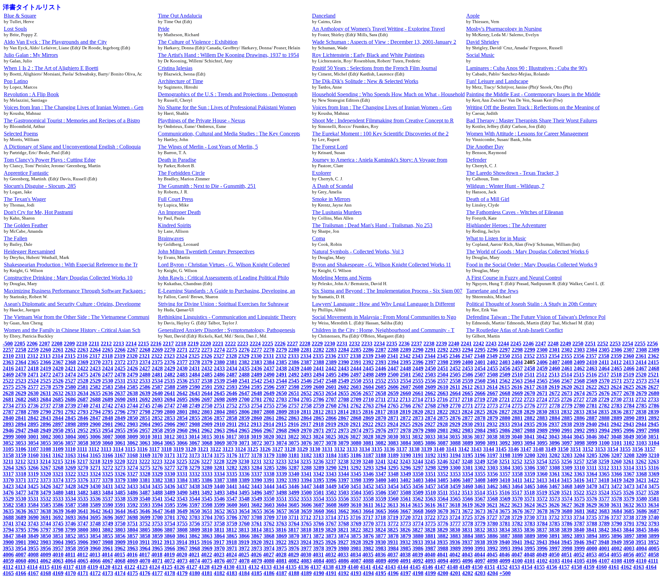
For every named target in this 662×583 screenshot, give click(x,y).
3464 (517, 486)
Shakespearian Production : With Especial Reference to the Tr (71, 265)
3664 (368, 511)
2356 (578, 356)
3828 (429, 530)
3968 (194, 548)
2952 (82, 430)
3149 (550, 449)
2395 (405, 362)
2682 (20, 399)
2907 (182, 424)
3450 (343, 486)
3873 (331, 536)
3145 (500, 449)
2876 (455, 418)
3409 (492, 480)
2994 (604, 430)
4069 (132, 561)
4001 (604, 548)
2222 (230, 343)
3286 (281, 468)
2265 (107, 350)
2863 (293, 418)
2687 (82, 399)
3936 (454, 542)
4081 (281, 561)
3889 (529, 536)
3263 (653, 461)
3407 (467, 480)
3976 (293, 548)
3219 (107, 461)
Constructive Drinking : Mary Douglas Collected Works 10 (68, 278)
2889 (616, 418)
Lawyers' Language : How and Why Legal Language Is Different (383, 304)
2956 (132, 430)
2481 (157, 375)
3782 (517, 523)
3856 (120, 536)
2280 (293, 350)
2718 (467, 399)
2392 (368, 362)
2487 (231, 375)
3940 (504, 542)
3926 (330, 542)
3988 (442, 548)
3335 (231, 474)
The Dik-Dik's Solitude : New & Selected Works (365, 81)
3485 (120, 492)
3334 (219, 474)
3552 (293, 499)
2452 (455, 368)
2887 (591, 418)
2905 (157, 424)
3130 (314, 449)
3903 (45, 542)
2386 (293, 362)
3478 (33, 492)
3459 (455, 486)
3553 (306, 499)
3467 (554, 486)
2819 (405, 412)
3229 (231, 461)
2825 (479, 412)
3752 (144, 523)
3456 (417, 486)
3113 (106, 449)
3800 (82, 530)
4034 (355, 554)
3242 (392, 461)
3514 (479, 492)
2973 (343, 430)
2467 (641, 368)
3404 (430, 480)
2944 (640, 424)
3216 (70, 461)
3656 (268, 511)
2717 (454, 399)
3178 (256, 455)
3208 (628, 455)
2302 (566, 350)
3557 (355, 499)
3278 (182, 468)
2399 (455, 362)
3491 (194, 492)
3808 (182, 530)
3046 (591, 437)
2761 (343, 406)
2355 (566, 356)
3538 (120, 499)
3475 (653, 486)
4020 (181, 554)
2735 (20, 406)
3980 (343, 548)
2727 (578, 399)
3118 (166, 449)
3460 (467, 486)
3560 (393, 499)
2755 (268, 406)
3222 (144, 461)
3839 (566, 530)
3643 (107, 511)
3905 (70, 542)
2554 (405, 381)
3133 (352, 449)
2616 (516, 387)
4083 (306, 561)
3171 (169, 455)
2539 (219, 381)
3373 (45, 480)
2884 (554, 418)
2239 (441, 343)
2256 (652, 343)
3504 (355, 492)
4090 (393, 561)
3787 (579, 523)
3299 (442, 468)
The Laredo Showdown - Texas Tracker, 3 (512, 173)
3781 (504, 523)
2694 (169, 399)
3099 (591, 443)
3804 (132, 530)
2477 (107, 375)
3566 (467, 499)
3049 (628, 437)
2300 (542, 350)
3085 (417, 443)
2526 (57, 381)
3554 (318, 499)
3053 (20, 443)
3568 (492, 499)
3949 (616, 542)
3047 (603, 437)
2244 (503, 343)
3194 (455, 455)
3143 (476, 449)
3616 (429, 505)
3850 (45, 536)
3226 (194, 461)
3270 (82, 468)
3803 (120, 530)
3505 (368, 492)
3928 (355, 542)
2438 (281, 368)
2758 (306, 406)
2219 (193, 343)
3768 (343, 523)
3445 (281, 486)
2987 (517, 430)
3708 (256, 517)
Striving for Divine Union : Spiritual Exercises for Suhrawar (223, 304)
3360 (542, 474)
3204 (579, 455)
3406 (455, 480)
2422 (82, 368)
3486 (132, 492)
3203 (566, 455)
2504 (442, 375)
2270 (169, 350)
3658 (293, 511)
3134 (364, 449)
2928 (442, 424)
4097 (479, 561)
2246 (528, 343)
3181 (293, 455)
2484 (194, 375)
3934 (429, 542)
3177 (244, 455)
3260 (616, 461)
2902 (120, 424)
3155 (625, 449)
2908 (194, 424)
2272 (194, 350)
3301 (467, 468)
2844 (57, 418)
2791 (57, 412)
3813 (243, 530)
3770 (368, 523)
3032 (417, 437)
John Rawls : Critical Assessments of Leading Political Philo (223, 278)
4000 (591, 548)
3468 (566, 486)
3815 (268, 530)
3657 (281, 511)
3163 (70, 455)
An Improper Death (179, 212)
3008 (120, 437)
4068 (120, 561)
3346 (368, 474)
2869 (368, 418)
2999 (8, 437)
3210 (653, 455)
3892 (566, 536)
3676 (517, 511)
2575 (8, 387)
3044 (566, 437)
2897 (57, 424)
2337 (343, 356)
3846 (653, 530)
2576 (20, 387)
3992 (492, 548)
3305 (517, 468)
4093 (430, 561)
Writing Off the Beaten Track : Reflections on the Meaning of (533, 107)
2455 (492, 368)
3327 (132, 474)
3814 (256, 530)
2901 (107, 424)
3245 (429, 461)
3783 (529, 523)
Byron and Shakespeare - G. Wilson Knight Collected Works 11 (381, 265)
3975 (281, 548)
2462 (579, 368)
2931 (479, 424)
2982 (455, 430)
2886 (579, 418)
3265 (20, 468)
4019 (169, 554)
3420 (628, 480)
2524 (33, 381)
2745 (144, 406)
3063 (144, 443)
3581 (653, 499)
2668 (504, 393)
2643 (194, 393)
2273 (206, 350)
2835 (603, 412)
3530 (20, 499)
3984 (393, 548)
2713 (405, 399)
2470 (20, 375)
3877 (380, 536)
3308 (554, 468)
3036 (467, 437)
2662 (430, 393)
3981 (355, 548)
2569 (591, 381)
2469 (8, 375)
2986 (504, 430)
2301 (554, 350)
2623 (603, 387)
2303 (579, 350)
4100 (517, 561)
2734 (8, 406)
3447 (306, 486)
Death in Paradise (177, 160)
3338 (268, 474)
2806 (244, 412)
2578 (45, 387)
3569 (504, 499)
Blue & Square (20, 16)
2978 (405, 430)
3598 (206, 505)
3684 (616, 511)
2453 (467, 368)
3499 (293, 492)
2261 (57, 350)
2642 (182, 393)
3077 (318, 443)
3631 (616, 505)
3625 (541, 505)
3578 (616, 499)
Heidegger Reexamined (29, 251)
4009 (45, 554)
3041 (529, 437)
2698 (219, 399)
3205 (591, 455)
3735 (591, 517)
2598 (293, 387)
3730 (529, 517)
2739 (70, 406)
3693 (70, 517)
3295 (393, 468)
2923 (380, 424)
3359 (529, 474)
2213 (118, 343)
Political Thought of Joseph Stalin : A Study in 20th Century (531, 304)
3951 (640, 542)
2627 (653, 387)
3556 (343, 499)
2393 (380, 362)
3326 (120, 474)
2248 (553, 343)
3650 (194, 511)
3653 (231, 511)
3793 (653, 523)
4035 (367, 554)
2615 (504, 387)
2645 (219, 393)
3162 (57, 455)
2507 (479, 375)
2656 (355, 393)
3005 (82, 437)
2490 (268, 375)
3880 (417, 536)
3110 (70, 449)
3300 (455, 468)
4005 (653, 548)
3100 (604, 443)
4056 (628, 554)
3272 (107, 468)
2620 (566, 387)
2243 (490, 343)
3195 (467, 455)
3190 (405, 455)
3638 (45, 511)
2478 (120, 375)
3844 (628, 530)
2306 (616, 350)
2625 (628, 387)
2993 (591, 430)
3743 (33, 523)
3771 (380, 523)
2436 (256, 368)
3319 (33, 474)
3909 (120, 542)
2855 (194, 418)
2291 (430, 350)
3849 (33, 536)
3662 (343, 511)
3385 (194, 480)
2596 (268, 387)
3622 (504, 505)
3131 (327, 449)
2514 (566, 375)
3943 (541, 542)
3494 (231, 492)
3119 (178, 449)
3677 (529, 511)
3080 (355, 443)
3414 (554, 480)
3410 (504, 480)
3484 (107, 492)
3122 (215, 449)
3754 (169, 523)
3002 (45, 437)
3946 (578, 542)
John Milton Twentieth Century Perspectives (206, 251)
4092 (417, 561)
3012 (169, 437)
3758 (219, 523)
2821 (429, 412)
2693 (157, 399)
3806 (157, 530)
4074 (194, 561)
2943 (628, 424)
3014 (194, 437)
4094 (442, 561)
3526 (628, 492)
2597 (281, 387)
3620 (479, 505)
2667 (492, 393)
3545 (206, 499)
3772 (393, 523)
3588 (82, 505)
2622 (591, 387)
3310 (579, 468)
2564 (529, 381)
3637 (33, 511)
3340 (293, 474)
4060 (20, 561)
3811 (219, 530)
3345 (355, 474)
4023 (218, 554)
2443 (343, 368)
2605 (380, 387)
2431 (194, 368)
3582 (8, 505)
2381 (231, 362)
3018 (243, 437)
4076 (219, 561)
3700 (157, 517)
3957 (57, 548)
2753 (244, 406)
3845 (640, 530)
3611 (368, 505)
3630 (603, 505)
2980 (430, 430)
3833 (492, 530)
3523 (591, 492)
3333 (206, 474)
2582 (95, 387)
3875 (355, 536)
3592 (132, 505)
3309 (566, 468)
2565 (542, 381)
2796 (120, 412)
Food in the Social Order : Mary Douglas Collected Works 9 (531, 265)
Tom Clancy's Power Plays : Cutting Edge (50, 160)
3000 (20, 437)
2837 (628, 412)
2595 (256, 387)
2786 (653, 406)
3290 (331, 468)
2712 (392, 399)
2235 (391, 343)
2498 (368, 375)
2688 (95, 399)
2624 (616, 387)
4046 (504, 554)
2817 (380, 412)
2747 (169, 406)
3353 (455, 474)
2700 (244, 399)
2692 (144, 399)
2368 (70, 362)
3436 (169, 486)
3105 (8, 449)
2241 (466, 343)
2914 (268, 424)
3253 (529, 461)
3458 (442, 486)
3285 (268, 468)
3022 (293, 437)
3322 (70, 474)
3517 (516, 492)
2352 (529, 356)
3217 (82, 461)
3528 (653, 492)
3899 (653, 536)
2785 (641, 406)
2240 (453, 343)
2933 (504, 424)
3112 (94, 449)
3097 (566, 443)
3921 (268, 542)
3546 (219, 499)
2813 (330, 412)
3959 (82, 548)
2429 (169, 368)
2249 (565, 343)
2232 (354, 343)
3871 (306, 536)
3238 (343, 461)
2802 (194, 412)
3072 (256, 443)
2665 (467, 393)
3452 (368, 486)
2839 (653, 412)
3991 (479, 548)
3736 (603, 517)
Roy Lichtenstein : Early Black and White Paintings (368, 55)
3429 (82, 486)
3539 (132, 499)
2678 (628, 393)
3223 (156, 461)
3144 (488, 449)
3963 (132, 548)
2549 (343, 381)
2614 (492, 387)
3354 (467, 474)
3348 (393, 474)
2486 (219, 375)
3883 (455, 536)
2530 (107, 381)
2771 (467, 406)
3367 (628, 474)
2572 (628, 381)
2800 (169, 412)
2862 (281, 418)
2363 (8, 362)
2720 (492, 399)
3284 (256, 468)
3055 (45, 443)
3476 (8, 492)
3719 (392, 517)
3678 (542, 511)
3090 (479, 443)
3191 (417, 455)
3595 (169, 505)
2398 (442, 362)
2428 (157, 368)
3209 (641, 455)
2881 (517, 418)
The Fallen (15, 238)
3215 (57, 461)
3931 (392, 542)
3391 (268, 480)
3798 (57, 530)
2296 (492, 350)
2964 (231, 430)
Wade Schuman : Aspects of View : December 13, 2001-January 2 (384, 42)
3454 (393, 486)
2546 (306, 381)
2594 (244, 387)
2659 (393, 393)
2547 (318, 381)
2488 (244, 375)
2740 (82, 406)
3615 (417, 505)
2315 (70, 356)
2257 (8, 350)
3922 (281, 542)
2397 (430, 362)
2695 (182, 399)
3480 (57, 492)
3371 (20, 480)
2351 (516, 356)
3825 (392, 530)
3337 (256, 474)
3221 (132, 461)
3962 (120, 548)
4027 (268, 554)
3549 (256, 499)
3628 (578, 505)
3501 (318, 492)
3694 (82, 517)
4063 (57, 561)
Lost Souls (15, 29)
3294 (380, 468)
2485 (206, 375)
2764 (380, 406)
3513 (467, 492)
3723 (442, 517)
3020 (268, 437)
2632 (57, 393)
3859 (157, 536)
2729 (603, 399)
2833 (578, 412)
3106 (20, 449)
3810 (206, 530)
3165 (95, 455)
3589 (95, 505)
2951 (70, 430)
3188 (380, 455)
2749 (194, 406)
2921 (355, 424)
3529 (8, 499)
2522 (8, 381)
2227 (292, 343)
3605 (293, 505)
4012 (82, 554)
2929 (454, 424)
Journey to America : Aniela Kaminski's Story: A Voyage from (379, 160)
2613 (479, 387)
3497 (268, 492)
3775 (430, 523)
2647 (244, 393)
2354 (554, 356)
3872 (318, 536)
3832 (479, 530)
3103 (641, 443)
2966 (256, 430)
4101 (529, 561)
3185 (343, 455)
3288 (306, 468)
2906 (169, 424)
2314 (57, 356)
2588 (169, 387)
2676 (604, 393)
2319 (119, 356)
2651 (293, 393)
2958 (157, 430)
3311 (591, 468)
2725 (554, 399)
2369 (82, 362)
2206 (32, 343)
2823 (454, 412)
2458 (529, 368)
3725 (467, 517)
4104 (566, 561)
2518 (616, 375)
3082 (380, 443)
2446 (380, 368)
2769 (442, 406)
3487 (144, 492)
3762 (268, 523)
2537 (194, 381)
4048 (529, 554)
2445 (368, 368)
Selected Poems (21, 134)
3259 (603, 461)
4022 (206, 554)
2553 (393, 381)
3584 (33, 505)
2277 (256, 350)
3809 (194, 530)
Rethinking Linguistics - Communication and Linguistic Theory (227, 317)
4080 (268, 561)
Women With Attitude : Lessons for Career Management (527, 134)
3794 (8, 530)
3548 (244, 499)
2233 (366, 343)
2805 (231, 412)
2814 (343, 412)
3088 (455, 443)
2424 (107, 368)
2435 (244, 368)
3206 (604, 455)
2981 (442, 430)
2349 (492, 356)
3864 (219, 536)
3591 (120, 505)
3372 (33, 480)
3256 (566, 461)
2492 (293, 375)
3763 (281, 523)
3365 (604, 474)
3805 (144, 530)
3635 (8, 511)
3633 (640, 505)
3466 (542, 486)
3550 (268, 499)
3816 (281, 530)
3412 (529, 480)
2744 (132, 406)
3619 (467, 505)
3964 (144, 548)
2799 (157, 412)
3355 (479, 474)
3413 (541, 480)
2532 (132, 381)
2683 (33, 399)
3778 (467, 523)
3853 (82, 536)
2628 (8, 393)
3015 (206, 437)
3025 (330, 437)
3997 (554, 548)
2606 (393, 387)
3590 (107, 505)
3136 (389, 449)
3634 (653, 505)
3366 (616, 474)
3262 (640, 461)
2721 (504, 399)
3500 (306, 492)
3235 (305, 461)
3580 (641, 499)
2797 (132, 412)
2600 (318, 387)
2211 (94, 343)
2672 (554, 393)
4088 (368, 561)
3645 (132, 511)
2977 (393, 430)
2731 (628, 399)
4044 (479, 554)
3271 (95, 468)
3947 (591, 542)
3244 (417, 461)
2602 (343, 387)
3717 (367, 517)
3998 (566, 548)
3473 (628, 486)
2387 (306, 362)
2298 (517, 350)
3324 (95, 474)
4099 (504, 561)
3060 (107, 443)
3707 (244, 517)
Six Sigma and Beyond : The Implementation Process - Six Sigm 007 (387, 291)
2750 (206, 406)
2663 (442, 393)
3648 (169, 511)
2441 (318, 368)
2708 (343, 399)
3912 (156, 542)
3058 (82, 443)
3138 (414, 449)
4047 (516, 554)
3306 (529, 468)
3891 (554, 536)
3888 (517, 536)
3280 (206, 468)
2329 (243, 356)
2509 (504, 375)
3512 (454, 492)
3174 (206, 455)
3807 (169, 530)
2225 (267, 343)
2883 (542, 418)
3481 (70, 492)
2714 (417, 399)
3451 (355, 486)
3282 (231, 468)
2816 (367, 412)
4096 (467, 561)
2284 (343, 350)
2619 (554, 387)
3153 (600, 449)
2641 (169, 393)
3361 (554, 474)
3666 (393, 511)
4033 (343, 554)
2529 (95, 381)
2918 (318, 424)
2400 (467, 362)
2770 (455, 406)
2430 (182, 368)
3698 (132, 517)
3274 (132, 468)
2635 (95, 393)
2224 (255, 343)
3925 (318, 542)
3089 (467, 443)
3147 (525, 449)
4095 (455, 561)
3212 (20, 461)
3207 (616, 455)
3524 (603, 492)
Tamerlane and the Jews (492, 291)
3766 (318, 523)
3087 (442, 443)
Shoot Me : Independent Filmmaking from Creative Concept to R (383, 120)
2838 (640, 412)
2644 (206, 393)
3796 (33, 530)
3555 (331, 499)
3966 (169, 548)
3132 (339, 449)
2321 (144, 356)
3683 (604, 511)
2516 (591, 375)
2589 (182, 387)
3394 (306, 480)
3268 (57, 468)
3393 (293, 480)
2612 (467, 387)
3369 (653, 474)
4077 (231, 561)
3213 (32, 461)
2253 (615, 343)
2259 (33, 350)
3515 (492, 492)
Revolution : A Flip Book (31, 94)
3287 (293, 468)
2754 (256, 406)
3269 (70, 468)
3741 (8, 523)
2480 (144, 375)
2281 (306, 350)
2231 (342, 343)
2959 (169, 430)
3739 (640, 517)
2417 (20, 368)
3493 (219, 492)
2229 (317, 343)
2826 (492, 412)
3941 (516, 542)
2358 (603, 356)
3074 (281, 443)
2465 (616, 368)
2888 (604, 418)
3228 (218, 461)
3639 (57, 511)
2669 (517, 393)
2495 (331, 375)
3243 (405, 461)
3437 (182, 486)
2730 (616, 399)
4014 (107, 554)
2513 (554, 375)
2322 (156, 356)
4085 (331, 561)
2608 (417, 387)
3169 (144, 455)
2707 (331, 399)
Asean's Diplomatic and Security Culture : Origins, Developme (72, 304)
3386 (206, 480)
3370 (8, 480)
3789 (604, 523)
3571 (529, 499)
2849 (120, 418)
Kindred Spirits (174, 225)
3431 (107, 486)
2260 (45, 350)
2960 (182, 430)
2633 (70, 393)
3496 (256, 492)
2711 (380, 399)
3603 (268, 505)
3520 (554, 492)
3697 (120, 517)
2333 (293, 356)
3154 (612, 449)
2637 (120, 393)
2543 (268, 381)
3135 (376, 449)
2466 (628, 368)
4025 (243, 554)
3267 (45, 468)
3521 (566, 492)
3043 (554, 437)
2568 (579, 381)
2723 (529, 399)
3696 (107, 517)
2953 (95, 430)
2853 (169, 418)
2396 (417, 362)
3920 (256, 542)
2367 (57, 362)
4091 (405, 561)
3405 (442, 480)
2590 (194, 387)
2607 (405, 387)
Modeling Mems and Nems (341, 278)
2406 (542, 362)
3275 (144, 468)
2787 (8, 412)
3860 (169, 536)
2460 (554, 368)
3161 (45, 455)
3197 (492, 455)
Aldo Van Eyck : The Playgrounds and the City (55, 42)
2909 (206, 424)
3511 (442, 492)
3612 (380, 505)
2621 (578, 387)
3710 (281, 517)
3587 (70, 505)
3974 (268, 548)
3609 (343, 505)
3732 (554, 517)
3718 (380, 517)
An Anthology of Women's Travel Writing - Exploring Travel (378, 29)
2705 (306, 399)
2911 (231, 424)
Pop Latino (16, 81)
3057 (70, 443)
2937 (554, 424)
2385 (281, 362)
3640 (70, 511)
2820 (417, 412)
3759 (231, 523)
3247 (454, 461)
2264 (95, 350)
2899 (82, 424)
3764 (293, 523)
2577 (33, 387)
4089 (380, 561)
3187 (368, 455)
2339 (367, 356)
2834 (591, 412)
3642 (95, 511)
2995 (616, 430)
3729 (516, 517)
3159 (20, 455)
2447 (393, 368)
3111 (82, 449)
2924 (392, 424)
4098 (492, 561)
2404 (517, 362)
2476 (95, 375)
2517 (603, 375)
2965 (244, 430)
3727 (492, 517)
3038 (492, 437)
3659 (306, 511)
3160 (33, 455)
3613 (392, 505)
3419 (616, 480)
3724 (454, 517)
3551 (281, 499)
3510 (430, 492)
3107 (33, 449)
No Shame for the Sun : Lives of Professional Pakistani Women (227, 107)
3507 (393, 492)
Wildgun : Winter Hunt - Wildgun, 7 (505, 186)
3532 (45, 499)
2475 (82, 375)
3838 (554, 530)
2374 (144, 362)
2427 (144, 368)
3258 (591, 461)
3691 (45, 517)
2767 (417, 406)
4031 (318, 554)
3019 (256, 437)
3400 (380, 480)
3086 (430, 443)
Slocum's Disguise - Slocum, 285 (40, 186)
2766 (405, 406)
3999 (579, 548)
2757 (293, 406)
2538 (206, 381)
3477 (20, 492)
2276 (244, 350)
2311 (20, 356)
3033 (429, 437)
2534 (157, 381)
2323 (169, 356)
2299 (529, 350)
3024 (318, 437)
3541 (157, 499)
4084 (318, 561)
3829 (442, 530)
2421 (70, 368)
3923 (293, 542)
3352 (442, 474)
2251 (590, 343)
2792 (70, 412)
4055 (616, 554)
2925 (405, 424)
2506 (467, 375)
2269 (157, 350)
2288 (393, 350)
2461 (566, 368)
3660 (318, 511)
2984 (479, 430)
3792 (641, 523)
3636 (20, 511)
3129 (302, 449)
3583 (20, 505)
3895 (604, 536)
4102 (542, 561)
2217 (168, 343)
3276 (157, 468)
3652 (219, 511)
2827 (504, 412)
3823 (367, 530)
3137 (401, 449)
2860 (256, 418)
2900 (95, 424)
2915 (281, 424)
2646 (231, 393)
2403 (504, 362)
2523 (20, 381)
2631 (45, 393)
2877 (467, 418)
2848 (107, 418)
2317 (94, 356)
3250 (492, 461)
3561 (405, 499)
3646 (144, 511)
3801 (95, 530)
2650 (281, 393)
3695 (95, 517)
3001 (33, 437)
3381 (144, 480)
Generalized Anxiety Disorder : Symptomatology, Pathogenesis (226, 330)
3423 (8, 486)
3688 (8, 517)
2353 (541, 356)
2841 (20, 418)
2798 (144, 412)
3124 (240, 449)
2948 (33, 430)
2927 (429, 424)
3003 (57, 437)
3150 (563, 449)
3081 (368, 443)
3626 (554, 505)
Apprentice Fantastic (26, 173)
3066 (182, 443)
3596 (182, 505)
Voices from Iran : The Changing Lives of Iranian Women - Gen (73, 107)
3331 (182, 474)
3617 (442, 505)
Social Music (480, 55)
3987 (430, 548)
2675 (591, 393)
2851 (144, 418)
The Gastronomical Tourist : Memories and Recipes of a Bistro (72, 120)
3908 (107, 542)
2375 (157, 362)
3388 (231, 480)
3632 (628, 505)
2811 (306, 412)
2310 (8, 356)
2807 (256, 412)
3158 (8, 455)
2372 (120, 362)
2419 (45, 368)
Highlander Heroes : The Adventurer (506, 225)
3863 (206, 536)
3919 (243, 542)
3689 (20, 517)
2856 (206, 418)
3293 (368, 468)
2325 (194, 356)
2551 (368, 381)
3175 (219, 455)
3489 (169, 492)
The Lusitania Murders (337, 212)
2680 (653, 393)
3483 (95, 492)
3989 (455, 548)
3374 (57, 480)
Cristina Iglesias (175, 68)
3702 (182, 517)
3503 (343, 492)
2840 (8, 418)
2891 (641, 418)
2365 (33, 362)
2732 (640, 399)
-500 (8, 343)
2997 (641, 430)
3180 (281, 455)
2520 (640, 375)
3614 (405, 505)
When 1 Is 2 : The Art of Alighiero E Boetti (51, 68)
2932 (492, 424)
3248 (467, 461)
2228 (304, 343)
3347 (380, 474)
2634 (82, 393)
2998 (653, 430)
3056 (57, 443)
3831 (467, 530)
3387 (219, 480)
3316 (653, 468)
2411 (604, 362)
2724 (541, 399)
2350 (504, 356)
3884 (467, 536)
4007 (20, 554)
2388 (318, 362)
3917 (218, 542)
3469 (579, 486)
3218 (94, 461)
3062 (132, 443)
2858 (231, 418)
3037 (479, 437)
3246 (442, 461)
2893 (8, 424)
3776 (442, 523)
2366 (45, 362)
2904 (144, 424)
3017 (231, 437)
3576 (591, 499)
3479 (45, 492)
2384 (268, 362)
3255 (554, 461)
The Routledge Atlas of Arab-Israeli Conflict (514, 330)
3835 (516, 530)
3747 (82, 523)
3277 (169, 468)
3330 (169, 474)
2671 (542, 393)
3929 (367, 542)
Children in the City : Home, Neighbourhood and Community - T (383, 330)
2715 (429, 399)
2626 (640, 387)
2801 (182, 412)
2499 (380, 375)
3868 (268, 536)
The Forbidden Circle (181, 173)
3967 (182, 548)
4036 (380, 554)
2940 (591, 424)
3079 (343, 443)
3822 (355, 530)
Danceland (323, 16)
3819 (318, 530)
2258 (20, 350)
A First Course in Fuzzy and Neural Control (514, 278)
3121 (203, 449)
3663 (355, 511)
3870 (293, 536)
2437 (268, 368)
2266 (120, 350)
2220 (205, 343)
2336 (330, 356)
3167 (120, 455)
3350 (417, 474)
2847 (95, 418)
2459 (542, 368)
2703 (281, 399)
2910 (219, 424)
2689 (107, 399)
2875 (442, 418)
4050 (554, 554)
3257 (578, 461)
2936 (541, 424)
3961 (107, 548)
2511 (529, 375)
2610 (442, 387)
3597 (194, 505)
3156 (637, 449)
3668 (417, 511)
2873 (417, 418)
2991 (566, 430)
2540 (231, 381)
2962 (206, 430)
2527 (70, 381)
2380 (219, 362)
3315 (640, 468)
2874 (430, 418)
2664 (455, 393)
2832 (566, 412)
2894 (20, 424)
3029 (380, 437)
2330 (256, 356)
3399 (368, 480)
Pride (163, 29)
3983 (380, 548)
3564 (442, 499)
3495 (244, 492)
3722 (429, 517)
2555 (417, 381)
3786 (566, 523)
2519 (628, 375)
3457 (430, 486)
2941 (603, 424)
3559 (380, 499)
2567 (566, 381)
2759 (318, 406)
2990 (554, 430)
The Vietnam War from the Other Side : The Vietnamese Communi (76, 317)
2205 (19, 343)
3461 (479, 486)
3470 (591, 486)
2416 (8, 368)
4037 (392, 554)
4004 (641, 548)
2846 (82, 418)
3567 (479, 499)
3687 (653, 511)
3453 (380, 486)
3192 (430, 455)
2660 (405, 393)
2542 (256, 381)
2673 (566, 393)
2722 (516, 399)
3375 (70, 480)
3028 (367, 437)
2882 (529, 418)
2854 (182, 418)
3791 (628, 523)
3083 (393, 443)
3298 (430, 468)
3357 (504, 474)
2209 (69, 343)
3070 (231, 443)
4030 (305, 554)
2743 (120, 406)
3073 (268, 443)
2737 (45, 406)
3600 (231, 505)
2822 (442, 412)
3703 (194, 517)
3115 (130, 449)
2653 (318, 393)
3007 (107, 437)
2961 (194, 430)
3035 (454, 437)
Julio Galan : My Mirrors (31, 55)
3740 (653, 517)
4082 (293, 561)
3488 (157, 492)
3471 (604, 486)
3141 (451, 449)
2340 (380, 356)
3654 (244, 511)
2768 (430, 406)
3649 (182, 511)
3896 (616, 536)
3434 (144, 486)
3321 (57, 474)
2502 (417, 375)
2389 (331, 362)
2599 (306, 387)
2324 (181, 356)
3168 (132, 455)
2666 (479, 393)
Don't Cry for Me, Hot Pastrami (38, 212)
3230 (243, 461)
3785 (554, 523)
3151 (575, 449)
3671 (455, 511)
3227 (206, 461)
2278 (268, 350)
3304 (504, 468)
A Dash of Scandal (332, 186)
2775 (517, 406)
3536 (95, 499)
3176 (231, 455)
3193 (442, 455)
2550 (355, 381)
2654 (331, 393)
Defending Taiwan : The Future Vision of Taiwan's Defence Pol (535, 317)
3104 (653, 443)
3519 (541, 492)
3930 (380, 542)
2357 (591, 356)
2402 (492, 362)
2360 (628, 356)
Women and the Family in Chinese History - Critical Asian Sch (72, 330)
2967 (268, 430)
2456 (504, 368)
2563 (517, 381)
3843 (616, 530)
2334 (305, 356)
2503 (430, 375)
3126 (265, 449)
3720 (405, 517)
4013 (94, 554)
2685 (57, 399)
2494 (318, 375)
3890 (542, 536)
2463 (591, 368)
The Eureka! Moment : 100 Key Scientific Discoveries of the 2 (380, 134)
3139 (426, 449)
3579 (628, 499)
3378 (107, 480)
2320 (132, 356)
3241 (380, 461)
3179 (268, 455)
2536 (182, 381)
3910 (132, 542)
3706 (231, 517)
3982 (368, 548)
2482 (169, 375)
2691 (132, 399)
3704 (206, 517)
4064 (70, 561)
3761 (256, 523)
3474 (641, 486)
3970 (219, 548)
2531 (120, 381)
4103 (554, 561)
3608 (331, 505)
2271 (182, 350)
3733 (566, 517)
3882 (442, 536)
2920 (343, 424)
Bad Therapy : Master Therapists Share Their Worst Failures (531, 120)
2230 (329, 343)
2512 (541, 375)
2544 (281, 381)
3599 (219, 505)
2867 (343, 418)
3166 (107, 455)
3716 (355, 517)
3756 (194, 523)
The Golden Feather (26, 225)
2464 (604, 368)
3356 (492, 474)
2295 (479, 350)
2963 (219, 430)
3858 (144, 536)
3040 (516, 437)
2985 (492, 430)
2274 (219, 350)
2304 (591, 350)
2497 (355, 375)
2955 (120, 430)
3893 (579, 536)
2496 (343, 375)
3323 (82, 474)
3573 (554, 499)
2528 (82, 381)
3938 (479, 542)
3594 (157, 505)
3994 (517, 548)
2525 (45, 381)
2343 (417, 356)
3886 (492, 536)
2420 (57, 368)
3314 (628, 468)
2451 (442, 368)
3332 (194, 474)
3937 (467, 542)
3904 (57, 542)
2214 (131, 343)
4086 (343, 561)
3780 (492, 523)
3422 (653, 480)
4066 (95, 561)
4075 (206, 561)
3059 (95, 443)
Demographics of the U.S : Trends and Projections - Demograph (228, 94)
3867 (256, 536)
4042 (454, 554)
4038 (405, 554)
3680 (566, 511)
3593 (144, 505)
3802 (107, 530)
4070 (144, 561)
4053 (591, 554)
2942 (616, 424)
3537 (107, 499)
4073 (182, 561)
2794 (95, 412)
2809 (281, 412)
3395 (318, 480)
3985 (405, 548)
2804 (219, 412)
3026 (343, 437)
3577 (604, 499)
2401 (479, 362)
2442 (331, 368)
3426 (45, 486)
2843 (45, 418)
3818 (305, 530)
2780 (579, 406)
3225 (181, 461)
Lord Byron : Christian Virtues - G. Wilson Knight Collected (224, 265)
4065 (82, 561)
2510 (517, 375)
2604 (368, 387)
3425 (33, 486)
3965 (157, 548)
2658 (380, 393)
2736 (33, 406)
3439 (206, 486)
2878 (479, 418)
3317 (8, 474)
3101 (616, 443)
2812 (318, 412)
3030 (392, 437)
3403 (417, 480)
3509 (417, 492)
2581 (82, 387)
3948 (603, 542)
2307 (628, 350)
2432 (206, 368)
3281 (219, 468)
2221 (217, 343)
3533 (57, 499)
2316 (82, 356)
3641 (82, 511)
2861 (268, 418)
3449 (331, 486)
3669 (430, 511)
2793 (82, 412)
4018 (156, 554)
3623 (516, 505)
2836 (616, 412)
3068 (206, 443)
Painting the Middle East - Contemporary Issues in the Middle (533, 94)
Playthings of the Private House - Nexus (201, 120)
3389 (244, 480)
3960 (95, 548)
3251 (504, 461)
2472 (45, 375)
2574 (653, 381)
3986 (417, 548)
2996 (628, 430)
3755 (182, 523)
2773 (492, 406)
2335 (318, 356)
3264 (8, 468)
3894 (591, 536)
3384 (182, 480)
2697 (206, 399)
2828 (516, 412)
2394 (393, 362)
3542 (169, 499)
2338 (355, 356)
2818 (392, 412)
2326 (206, 356)
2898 (70, 424)
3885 (479, 536)
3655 (256, 511)
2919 (330, 424)
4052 (578, 554)
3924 (305, 542)
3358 (517, 474)
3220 (119, 461)
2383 (256, 362)
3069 (219, 443)
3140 (438, 449)
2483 (182, 375)
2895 (33, 424)
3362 (566, 474)
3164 (82, 455)
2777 (542, 406)
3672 (467, 511)
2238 (428, 343)
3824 (380, 530)
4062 (45, 561)
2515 (578, 375)
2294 (467, 350)
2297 (504, 350)
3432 (120, 486)
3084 (405, 443)
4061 (33, 561)
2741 (95, 406)
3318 (20, 474)
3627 (566, 505)
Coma (318, 238)
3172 (182, 455)
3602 (256, 505)
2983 (467, 430)
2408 (566, 362)
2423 (95, 368)
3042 (541, 437)
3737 (616, 517)
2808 (268, 412)
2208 (56, 343)
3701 (169, 517)
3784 (542, 523)
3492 (206, 492)
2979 (417, 430)
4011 (70, 554)
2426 (132, 368)
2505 (455, 375)
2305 (604, 350)
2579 (57, 387)
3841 (591, 530)
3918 (231, 542)
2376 (169, 362)
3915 (194, 542)
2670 (529, 393)
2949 (45, 430)
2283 (331, 350)
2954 (107, 430)
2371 (107, 362)
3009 (132, 437)
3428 (70, 486)
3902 (33, 542)
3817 (293, 530)
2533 (144, 381)
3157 (649, 449)
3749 (107, 523)
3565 (455, 499)
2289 (405, 350)
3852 (70, 536)
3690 (33, 517)
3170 (157, 455)
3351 (430, 474)
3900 (8, 542)
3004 (70, 437)
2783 (616, 406)
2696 (194, 399)
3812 (231, 530)
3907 (95, 542)
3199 (517, 455)
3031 (405, 437)
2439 (293, 368)
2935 (529, 424)
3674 (492, 511)
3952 (653, 542)
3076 (306, 443)
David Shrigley (482, 42)
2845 (70, 418)
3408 (479, 480)
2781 (591, 406)
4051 (566, 554)
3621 (492, 505)
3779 (479, 523)
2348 (479, 356)
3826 (405, 530)
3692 (57, 517)
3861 (182, 536)
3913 (169, 542)
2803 (206, 412)
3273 (120, 468)
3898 (641, 536)
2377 (182, 362)
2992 (579, 430)
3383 (169, 480)
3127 (277, 449)
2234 (379, 343)
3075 (293, 443)
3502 (331, 492)
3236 (318, 461)
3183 (318, 455)
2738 (57, 406)
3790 (616, 523)
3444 (268, 486)
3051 (653, 437)
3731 (541, 517)
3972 (244, 548)
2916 (293, 424)
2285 (355, 350)
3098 (579, 443)
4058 (653, 554)
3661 (331, 511)
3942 (529, 542)
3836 (529, 530)
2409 (579, 362)
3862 (194, 536)
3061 (120, 443)
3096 (554, 443)
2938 (566, 424)
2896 (45, 424)
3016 (218, 437)
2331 (268, 356)
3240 (367, 461)
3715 (343, 517)
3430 (95, 486)
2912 (243, 424)
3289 (318, 468)
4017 (144, 554)
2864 (306, 418)
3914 (181, 542)
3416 (578, 480)
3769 (355, 523)
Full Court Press (175, 199)
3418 (603, 480)
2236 (404, 343)
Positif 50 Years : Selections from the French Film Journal (374, 68)
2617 (529, 387)
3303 (492, 468)
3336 (244, 474)
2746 (157, 406)
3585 (45, 505)
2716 (442, 399)
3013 (181, 437)
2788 (20, 412)
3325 (107, 474)
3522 (578, 492)
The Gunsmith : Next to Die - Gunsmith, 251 (207, 186)
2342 (405, 356)
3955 (33, 548)
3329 (157, 474)
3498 (281, 492)
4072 (169, 561)
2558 (455, 381)
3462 (492, 486)
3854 (95, 536)
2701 (256, 399)
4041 (442, 554)
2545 (293, 381)
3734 (578, 517)
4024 (231, 554)
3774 (417, 523)
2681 (8, 399)
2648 (256, 393)
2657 (368, 393)
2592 (219, 387)
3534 (70, 499)
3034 (442, 437)
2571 (616, 381)
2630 (33, 393)
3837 (541, 530)
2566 (554, 381)
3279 (194, 468)
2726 (566, 399)
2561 (492, 381)
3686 (641, 511)
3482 (82, 492)
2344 (429, 356)
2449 (417, 368)
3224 (169, 461)
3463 (504, 486)
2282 (318, 350)
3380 (132, 480)
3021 (281, 437)
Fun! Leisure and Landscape (497, 81)
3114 (118, 449)
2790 (45, 412)
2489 (256, 375)
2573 (641, 381)
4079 (256, 561)
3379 (120, 480)
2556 (430, 381)
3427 (57, 486)
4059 (8, 561)
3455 (405, 486)
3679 (554, 511)
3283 (244, 468)
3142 (463, 449)
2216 (155, 343)
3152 (587, 449)
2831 (554, 412)
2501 (405, 375)
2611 (455, 387)
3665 (380, 511)
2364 (20, 362)
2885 (566, 418)
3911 (144, 542)
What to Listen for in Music (496, 238)
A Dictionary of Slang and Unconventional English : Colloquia (72, 147)
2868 (355, 418)
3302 (479, 468)
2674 (579, 393)
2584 (120, 387)
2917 (305, 424)
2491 (281, 375)
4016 (132, 554)
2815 (355, 412)
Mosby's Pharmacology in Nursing (504, 29)
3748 (95, 523)
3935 (442, 542)
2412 (616, 362)
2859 (244, 418)
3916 (206, 542)
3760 (244, 523)
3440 (219, 486)
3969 (206, 548)
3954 (20, 548)
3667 (405, 511)
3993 (504, 548)
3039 (504, 437)
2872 (405, 418)
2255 (639, 343)
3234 (293, 461)
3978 (318, 548)
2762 (355, 406)
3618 (454, 505)
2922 (367, 424)
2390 (343, 362)
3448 (318, 486)
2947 (20, 430)
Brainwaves (171, 238)
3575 (579, 499)
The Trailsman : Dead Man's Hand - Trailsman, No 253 (372, 225)
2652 (306, 393)
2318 (107, 356)
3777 (455, 523)
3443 (256, 486)
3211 (8, 461)
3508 (405, 492)
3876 (368, 536)
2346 (454, 356)
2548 (331, 381)
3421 (640, 480)
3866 (244, 536)
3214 (45, 461)
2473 (57, 375)
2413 (628, 362)
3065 (169, 443)
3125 (252, 449)
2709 (355, 399)
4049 (541, 554)
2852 (157, 418)
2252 (602, 343)
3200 (529, 455)
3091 (492, 443)
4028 (281, 554)
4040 (429, 554)
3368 (641, 474)
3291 (343, 468)
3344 (343, 474)
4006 (8, 554)
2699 (231, 399)
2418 (33, 368)
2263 (82, 350)
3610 (355, 505)
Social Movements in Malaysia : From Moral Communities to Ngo (384, 317)
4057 (640, 554)
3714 (330, 517)
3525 (616, 492)
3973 (256, 548)
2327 (218, 356)
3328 (144, 474)
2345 (442, 356)
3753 (157, 523)
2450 (430, 368)
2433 (219, 368)
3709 (268, 517)
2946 (8, 430)
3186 (355, 455)
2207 (44, 343)
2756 (281, 406)
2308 (641, 350)
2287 (380, 350)
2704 (293, 399)
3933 (417, 542)
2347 (467, 356)
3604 (281, 505)
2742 (107, 406)
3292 (355, 468)
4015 (119, 554)
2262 (70, 350)
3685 (628, 511)
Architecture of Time (180, 81)
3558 (368, 499)
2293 (455, 350)
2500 (393, 375)
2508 (492, 375)
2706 (318, 399)
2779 (566, 406)
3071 (244, 443)
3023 (305, 437)
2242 (478, 343)
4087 (355, 561)
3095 (542, 443)
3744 (45, 523)
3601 (244, 505)
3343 (331, 474)
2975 (368, 430)
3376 (82, 480)
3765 (306, 523)
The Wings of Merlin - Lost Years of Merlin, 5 (208, 147)
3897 (628, 536)
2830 (541, 412)
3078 (331, 443)
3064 (157, 443)
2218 (180, 343)
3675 (504, 511)
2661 (417, 393)
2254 (627, 343)
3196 (479, 455)
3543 (182, 499)
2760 (331, 406)
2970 (306, 430)
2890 (628, 418)
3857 (132, 536)
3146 (513, 449)
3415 (566, 480)
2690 (120, 399)
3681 (579, 511)
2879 (492, 418)
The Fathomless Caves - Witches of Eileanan (514, 212)
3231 (256, 461)
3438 (194, 486)
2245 (515, 343)
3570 (517, 499)
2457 (517, 368)
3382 (157, 480)
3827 (417, 530)
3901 (20, 542)
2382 (244, 362)
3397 (343, 480)
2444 (355, 368)
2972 (331, 430)
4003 (628, 548)
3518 (529, 492)
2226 (279, 343)
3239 (355, 461)
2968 (281, 430)
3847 (8, 536)
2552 (380, 381)
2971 (318, 430)
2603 (355, 387)
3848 (20, 536)
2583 (107, 387)
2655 (343, 393)
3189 (393, 455)
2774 (504, 406)
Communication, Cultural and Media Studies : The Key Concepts (229, 134)
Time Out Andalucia (180, 16)
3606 (306, 505)
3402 (405, 480)
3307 (542, 468)
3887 (504, 536)
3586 (57, 505)
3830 (454, 530)
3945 (566, 542)
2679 (641, 393)
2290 (417, 350)
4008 (33, 554)
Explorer (321, 173)
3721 (417, 517)
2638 (132, 393)
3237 (330, 461)
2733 (653, 399)
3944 (554, 542)
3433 (132, 486)
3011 (157, 437)
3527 (640, 492)
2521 (653, 375)
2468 (653, 368)
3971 (231, 548)
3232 (268, 461)
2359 (616, 356)
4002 (616, 548)
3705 (219, 517)
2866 (331, 418)
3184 (331, 455)
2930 (467, 424)
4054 (603, 554)
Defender (476, 160)
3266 (33, 468)
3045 (578, 437)
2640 (157, 393)
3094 (529, 443)
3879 (405, 536)
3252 (516, 461)
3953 (8, 548)
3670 (442, 511)
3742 (20, 523)
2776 (529, 406)
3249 (479, 461)
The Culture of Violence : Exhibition (198, 42)
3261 (628, 461)
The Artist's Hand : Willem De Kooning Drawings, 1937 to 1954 (228, 55)
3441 (231, 486)
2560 (479, 381)
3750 (120, 523)
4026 (256, 554)
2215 (143, 343)
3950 (628, 542)
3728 (504, 517)
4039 (417, 554)
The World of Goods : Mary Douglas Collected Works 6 (527, 251)
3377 (95, 480)
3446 (293, 486)
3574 (566, 499)
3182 (306, 455)
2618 (541, 387)
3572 (542, 499)
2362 (653, 356)
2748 (182, 406)
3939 (492, 542)
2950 (57, 430)
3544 (194, 499)
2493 (306, 375)
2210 (81, 343)
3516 (504, 492)
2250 (577, 343)
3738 (628, 517)
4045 (492, 554)
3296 (405, 468)
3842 (603, 530)
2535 (169, 381)
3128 (289, 449)
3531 (33, 499)
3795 (20, 530)
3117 (154, 449)
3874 (343, 536)
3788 (591, 523)
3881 (430, 536)
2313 (45, 356)
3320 (45, 474)
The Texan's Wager (25, 199)
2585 (132, 387)
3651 (206, 511)
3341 (306, 474)
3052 (8, 443)
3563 (430, 499)
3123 (227, 449)
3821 (343, 530)
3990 (467, 548)
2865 (318, 418)
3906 (82, 542)
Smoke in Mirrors (331, 199)
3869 (281, 536)
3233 (281, 461)
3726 (479, 517)
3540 (144, 499)
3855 (107, 536)
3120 (190, 449)
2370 (95, 362)
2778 (554, 406)
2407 (554, 362)
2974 (355, 430)
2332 (281, 356)
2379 (206, 362)
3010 (144, 437)
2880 (504, 418)
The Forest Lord (330, 147)
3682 (591, 511)
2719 (479, 399)
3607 (318, 505)
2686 (70, 399)
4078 (244, 561)
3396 (331, 480)
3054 (33, 443)
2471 (33, 375)
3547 (231, 499)
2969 (293, 430)
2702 (268, 399)
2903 (132, 424)
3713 (318, 517)
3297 (417, 468)
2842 (33, 418)
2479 (132, 375)
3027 (355, 437)
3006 (95, 437)
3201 (542, 455)
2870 (380, 418)
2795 (107, 412)
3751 (132, 523)
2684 (45, 399)
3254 (541, 461)
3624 (529, 505)
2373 (132, 362)
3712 (305, 517)
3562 (417, 499)
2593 (231, 387)
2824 (467, 412)
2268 (144, 350)
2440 (306, 368)
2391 (355, 362)
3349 (405, 474)
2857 (219, 418)
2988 (529, 430)
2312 (32, 356)
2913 (256, 424)
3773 (405, 523)
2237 (416, 343)
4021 (194, 554)
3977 (306, 548)
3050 (640, 437)
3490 (182, 492)
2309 (653, 350)
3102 (628, 443)
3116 (142, 449)
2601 (331, 387)
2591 (206, 387)
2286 (368, 350)
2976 (380, 430)
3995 (529, 548)
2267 (132, 350)
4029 (293, 554)
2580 (70, 387)
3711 (293, 517)
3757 (206, 523)
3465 (529, 486)
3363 (579, 474)
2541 (244, 381)
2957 (144, 430)
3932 (405, 542)
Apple (473, 16)
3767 (331, 523)
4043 (467, 554)
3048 (616, 437)
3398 (355, 480)
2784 (628, 406)
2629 (20, 393)
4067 (107, 561)
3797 (45, 530)
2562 (504, 381)
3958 (70, 548)
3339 (281, 474)
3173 (194, 455)
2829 (529, 412)
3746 (70, 523)
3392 (281, 480)
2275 (231, 350)
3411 (517, 480)
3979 (331, 548)
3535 (82, 499)
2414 (640, 362)
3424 (20, 486)
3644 (120, 511)
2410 (591, 362)
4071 (157, 561)
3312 (603, 468)
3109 (57, 449)
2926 (417, 424)
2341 (392, 356)
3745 (57, 523)
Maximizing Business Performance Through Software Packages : (75, 291)
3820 (330, 530)
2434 (231, 368)
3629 (591, 505)
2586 (144, 387)
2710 (368, 399)
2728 (591, 399)
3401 (393, 480)
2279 (281, 350)
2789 (33, 412)
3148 (538, 449)
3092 (504, 443)
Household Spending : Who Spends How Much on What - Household (388, 94)
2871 (393, 418)
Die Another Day (485, 147)
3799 (70, 530)
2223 (242, 343)
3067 (194, 443)
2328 (231, 356)
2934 (516, 424)
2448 (405, 368)
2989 (542, 430)
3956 (45, 548)
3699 (144, 517)
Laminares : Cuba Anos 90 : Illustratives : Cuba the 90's (526, 68)
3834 (504, 530)
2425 (120, 368)
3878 (393, 536)
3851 (57, 536)
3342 (318, 474)
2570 (604, 381)
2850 (132, 418)
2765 (393, 406)
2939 (578, 424)
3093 (517, 443)
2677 (616, 393)
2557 (442, 381)
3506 (380, 492)
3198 (504, 455)
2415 (653, 362)
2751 (219, 406)
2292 (442, 350)
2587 (157, 387)
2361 (640, 356)
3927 (343, 542)
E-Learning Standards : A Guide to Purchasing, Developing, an (226, 291)
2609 (430, 387)
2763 (368, 406)
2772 (479, 406)
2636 (107, 393)
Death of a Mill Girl (487, 199)
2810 (293, 412)
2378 (194, 362)
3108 (45, 449)
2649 (268, 393)
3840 (578, 530)
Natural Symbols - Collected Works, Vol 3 (358, 251)
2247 (540, 343)
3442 (244, 486)
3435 (157, 486)
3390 (256, 480)
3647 (157, 511)
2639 (144, 393)
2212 (106, 343)
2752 (231, 406)
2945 (653, 424)
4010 (57, 554)
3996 (542, 548)
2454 (479, 368)
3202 (554, 455)
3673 (479, 511)
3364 (591, 474)
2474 (70, 375)
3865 (231, 536)
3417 (591, 480)
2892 (653, 418)
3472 (616, 486)
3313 (616, 468)
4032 (330, 554)
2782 (604, 406)
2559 (467, 381)
